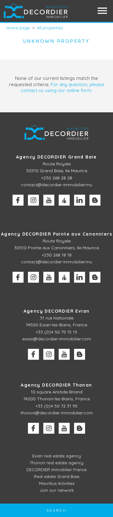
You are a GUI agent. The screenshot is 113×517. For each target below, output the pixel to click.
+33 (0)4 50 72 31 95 (56, 406)
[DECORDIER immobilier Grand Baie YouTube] (48, 200)
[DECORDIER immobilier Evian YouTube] (64, 354)
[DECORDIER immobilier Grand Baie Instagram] (33, 200)
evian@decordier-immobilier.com (56, 339)
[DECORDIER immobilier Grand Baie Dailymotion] (64, 200)
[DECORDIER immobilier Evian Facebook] (33, 354)
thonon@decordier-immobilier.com (56, 413)
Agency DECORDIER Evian (57, 311)
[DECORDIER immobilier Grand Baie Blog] (94, 200)
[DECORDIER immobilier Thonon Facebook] (33, 428)
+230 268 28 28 (56, 178)
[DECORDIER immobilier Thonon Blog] (79, 428)
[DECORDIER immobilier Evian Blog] (79, 354)
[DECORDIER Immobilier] (36, 11)
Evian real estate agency (56, 455)
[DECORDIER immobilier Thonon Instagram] (48, 428)
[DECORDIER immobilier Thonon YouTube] (64, 428)
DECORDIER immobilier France (56, 469)
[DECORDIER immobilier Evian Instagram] (48, 354)
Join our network (57, 490)
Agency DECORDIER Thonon (56, 385)
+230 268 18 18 (57, 255)
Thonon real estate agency (56, 462)
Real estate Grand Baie (56, 476)
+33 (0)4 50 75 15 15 (56, 332)
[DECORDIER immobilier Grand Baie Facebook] (18, 200)
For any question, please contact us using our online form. (62, 87)
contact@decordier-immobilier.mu (56, 185)
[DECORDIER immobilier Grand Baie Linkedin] (79, 200)
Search (56, 510)
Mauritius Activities (56, 483)
